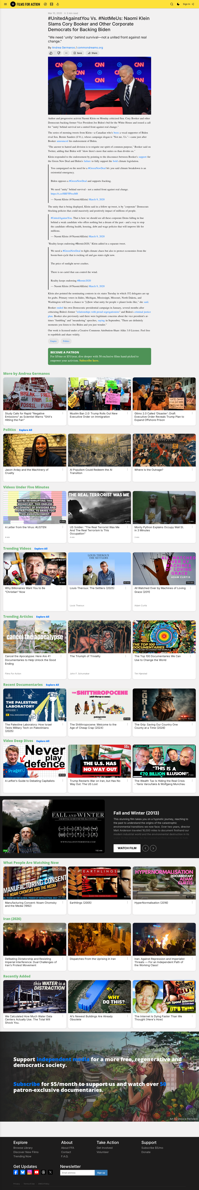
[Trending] (58, 4)
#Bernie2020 (84, 280)
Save (79, 53)
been (116, 132)
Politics (66, 341)
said (146, 302)
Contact (66, 1152)
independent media (63, 1059)
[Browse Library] (52, 4)
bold (115, 161)
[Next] (153, 848)
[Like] (51, 53)
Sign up (101, 1172)
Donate (146, 1152)
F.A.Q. (64, 1156)
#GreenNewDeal (97, 168)
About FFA (67, 1147)
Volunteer (103, 1152)
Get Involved (105, 1147)
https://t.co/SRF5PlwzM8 (64, 193)
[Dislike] (59, 53)
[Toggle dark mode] (178, 4)
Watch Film (127, 848)
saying (101, 320)
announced (62, 141)
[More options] (62, 413)
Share (94, 53)
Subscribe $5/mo (152, 1147)
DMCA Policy (43, 1184)
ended (60, 307)
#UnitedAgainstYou (61, 218)
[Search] (172, 4)
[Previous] (145, 848)
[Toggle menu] (5, 4)
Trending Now (22, 1156)
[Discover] (45, 4)
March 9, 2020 (97, 199)
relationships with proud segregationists (98, 311)
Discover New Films (26, 1152)
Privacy (16, 1184)
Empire (53, 341)
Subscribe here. (89, 360)
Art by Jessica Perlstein (184, 1119)
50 (163, 1084)
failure (87, 161)
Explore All (25, 430)
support (143, 156)
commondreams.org (90, 47)
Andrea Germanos (63, 47)
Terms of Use (29, 1184)
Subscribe (26, 1084)
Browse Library (23, 1147)
